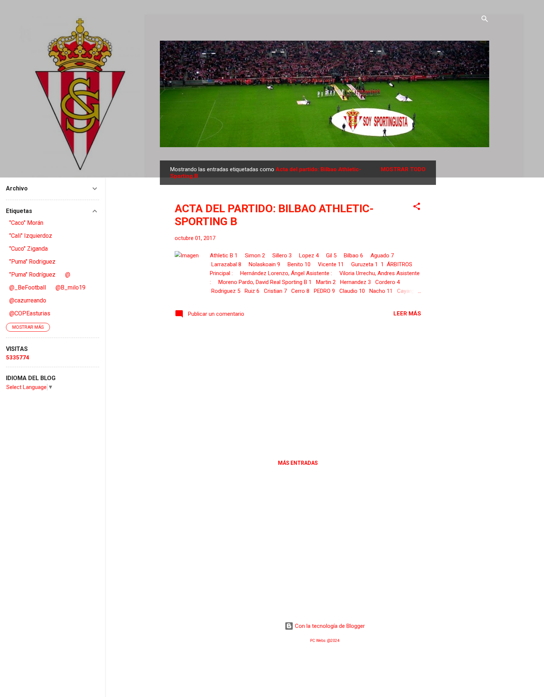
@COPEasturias (29, 313)
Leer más (407, 313)
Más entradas (298, 463)
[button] (416, 207)
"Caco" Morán (26, 222)
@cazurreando (27, 300)
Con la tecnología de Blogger (329, 626)
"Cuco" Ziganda (28, 248)
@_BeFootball (27, 287)
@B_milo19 (70, 287)
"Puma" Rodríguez (32, 274)
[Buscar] (484, 20)
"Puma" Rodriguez (32, 261)
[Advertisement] (465, 271)
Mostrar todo (403, 169)
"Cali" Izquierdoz (30, 235)
